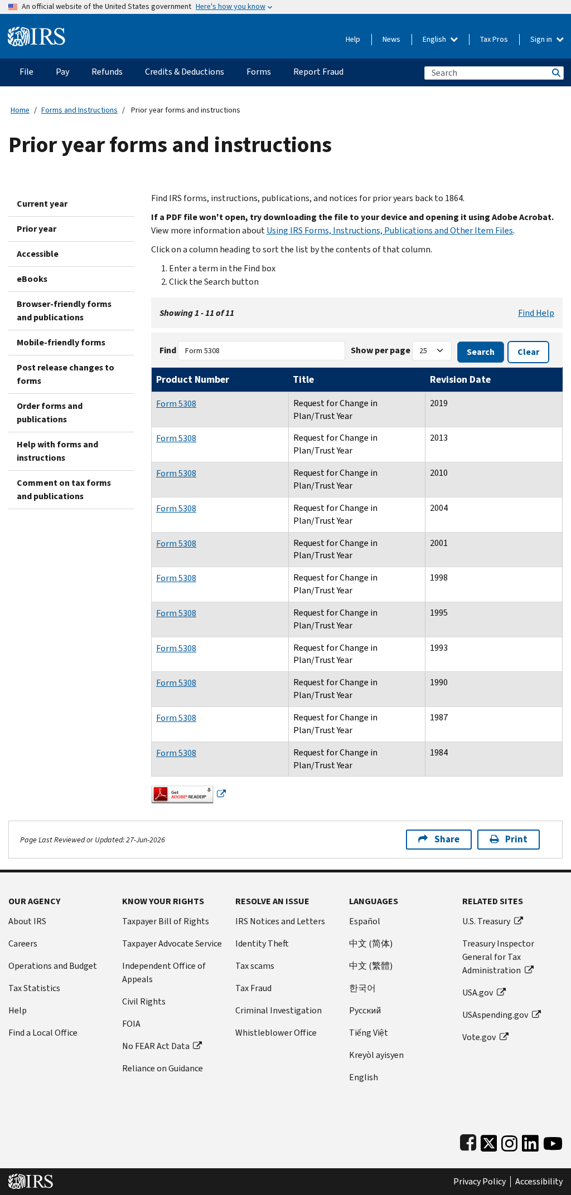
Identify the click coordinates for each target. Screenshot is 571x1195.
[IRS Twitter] (489, 1140)
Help (353, 39)
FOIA (131, 1024)
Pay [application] (62, 71)
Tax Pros (494, 39)
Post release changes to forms (65, 374)
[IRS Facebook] (468, 1140)
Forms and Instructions (79, 110)
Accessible (38, 254)
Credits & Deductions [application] (184, 71)
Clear (528, 352)
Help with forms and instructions (57, 451)
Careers (22, 943)
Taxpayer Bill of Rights (165, 921)
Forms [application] (258, 71)
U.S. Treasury (486, 921)
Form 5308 (176, 403)
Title (303, 379)
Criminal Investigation (278, 1010)
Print (516, 839)
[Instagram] (509, 1140)
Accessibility (539, 1181)
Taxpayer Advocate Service (172, 943)
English (435, 39)
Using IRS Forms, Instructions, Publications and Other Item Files (390, 230)
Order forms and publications (50, 412)
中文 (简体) (371, 943)
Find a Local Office (43, 1032)
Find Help (536, 313)
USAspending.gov (495, 1015)
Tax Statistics (34, 988)
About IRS (27, 921)
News (391, 39)
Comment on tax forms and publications (64, 489)
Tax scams (254, 966)
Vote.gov (479, 1037)
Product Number (192, 379)
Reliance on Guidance (162, 1068)
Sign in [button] (542, 39)
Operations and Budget (52, 966)
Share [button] (446, 839)
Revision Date (460, 379)
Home (20, 110)
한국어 (362, 988)
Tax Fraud (253, 988)
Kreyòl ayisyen (376, 1055)
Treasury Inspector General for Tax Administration (498, 957)
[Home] (36, 32)
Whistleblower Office (276, 1032)
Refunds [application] (107, 71)
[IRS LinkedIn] (530, 1140)
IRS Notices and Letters (280, 921)
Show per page (380, 350)
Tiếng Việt (368, 1032)
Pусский (365, 1010)
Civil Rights (144, 1001)
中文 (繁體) (371, 966)
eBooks (32, 279)
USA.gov (477, 992)
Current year (42, 203)
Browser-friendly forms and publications (64, 310)
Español (364, 921)
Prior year (36, 229)
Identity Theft (262, 943)
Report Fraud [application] (318, 71)
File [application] (26, 71)
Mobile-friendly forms (61, 342)
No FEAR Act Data (156, 1046)
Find (167, 350)
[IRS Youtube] (553, 1140)
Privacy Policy (479, 1181)
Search (555, 73)
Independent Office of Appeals (164, 972)
